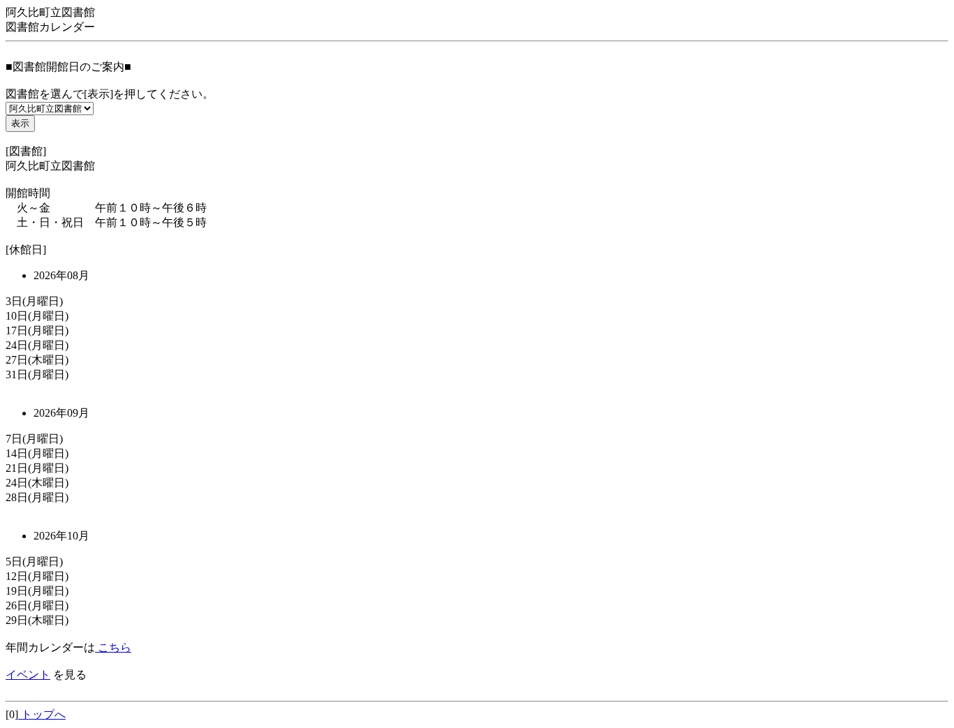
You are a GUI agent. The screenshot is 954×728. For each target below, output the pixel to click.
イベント (28, 675)
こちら (113, 647)
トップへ (42, 714)
